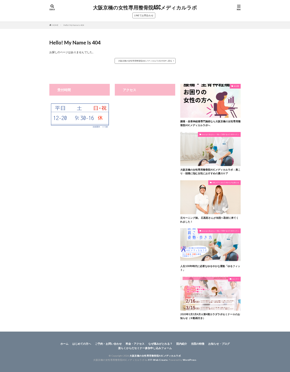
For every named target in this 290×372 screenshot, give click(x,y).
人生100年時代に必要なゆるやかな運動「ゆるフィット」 (210, 267)
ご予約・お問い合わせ (108, 343)
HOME (55, 25)
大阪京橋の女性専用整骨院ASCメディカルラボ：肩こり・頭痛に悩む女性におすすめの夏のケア (210, 171)
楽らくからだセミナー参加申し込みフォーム (145, 348)
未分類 (236, 86)
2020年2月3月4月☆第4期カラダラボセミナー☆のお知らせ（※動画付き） (210, 316)
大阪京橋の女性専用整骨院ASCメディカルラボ (145, 7)
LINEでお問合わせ (143, 15)
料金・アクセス (135, 343)
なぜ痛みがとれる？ (160, 343)
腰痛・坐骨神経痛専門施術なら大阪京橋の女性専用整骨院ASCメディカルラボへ (210, 123)
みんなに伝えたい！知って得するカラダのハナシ (220, 134)
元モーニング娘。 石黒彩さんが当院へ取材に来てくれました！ (209, 219)
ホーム (64, 343)
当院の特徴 (197, 343)
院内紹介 (181, 343)
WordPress (189, 359)
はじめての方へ (81, 343)
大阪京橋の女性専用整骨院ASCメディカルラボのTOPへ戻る (145, 61)
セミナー (235, 279)
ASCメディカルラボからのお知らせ (225, 182)
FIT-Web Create (157, 359)
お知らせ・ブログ (219, 343)
